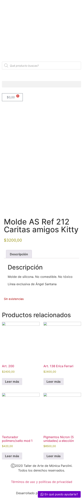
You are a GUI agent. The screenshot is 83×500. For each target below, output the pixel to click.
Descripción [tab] (19, 254)
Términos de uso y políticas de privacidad (41, 482)
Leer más (12, 381)
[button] (41, 84)
